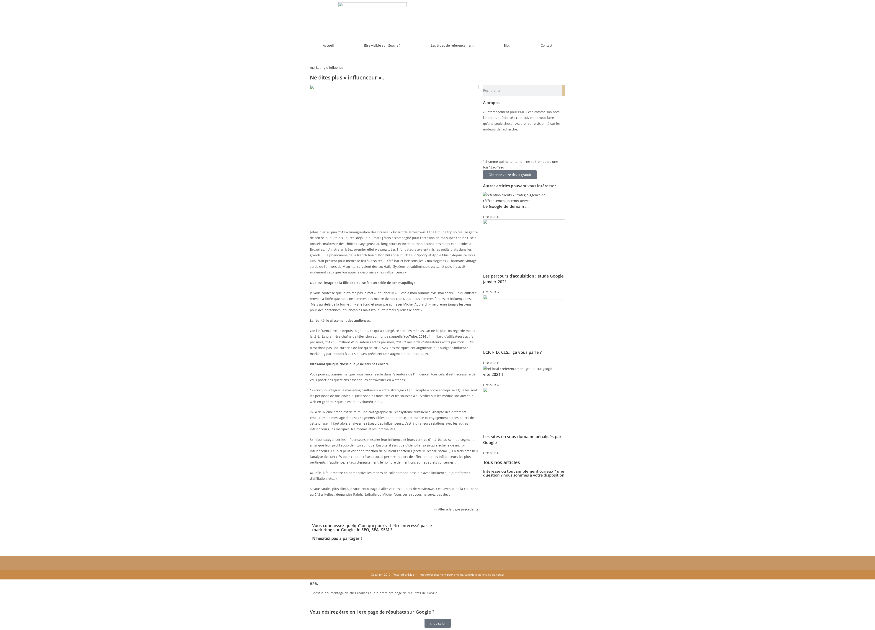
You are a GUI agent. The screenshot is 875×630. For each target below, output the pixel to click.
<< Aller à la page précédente (456, 509)
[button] (441, 526)
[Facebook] (488, 147)
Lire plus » (491, 216)
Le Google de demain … (506, 206)
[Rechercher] (563, 90)
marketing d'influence (326, 67)
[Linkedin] (501, 147)
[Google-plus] (513, 147)
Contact (546, 45)
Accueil (328, 45)
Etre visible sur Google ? (382, 45)
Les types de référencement (452, 45)
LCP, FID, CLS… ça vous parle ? (512, 352)
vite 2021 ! (493, 374)
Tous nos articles (501, 462)
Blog (507, 45)
